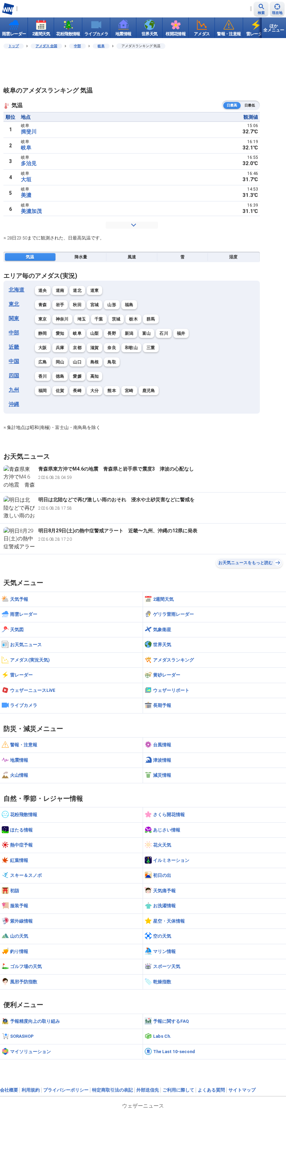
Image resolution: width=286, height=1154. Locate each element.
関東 (14, 318)
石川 (163, 333)
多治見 (29, 163)
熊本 (111, 390)
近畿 (14, 347)
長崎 (77, 390)
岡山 (60, 362)
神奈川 (62, 319)
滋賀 (94, 347)
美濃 (26, 195)
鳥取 (111, 362)
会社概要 (9, 1090)
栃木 (133, 319)
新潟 (129, 333)
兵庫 (60, 347)
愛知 (60, 333)
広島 (42, 362)
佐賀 (60, 390)
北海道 (16, 290)
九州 (14, 390)
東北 (14, 304)
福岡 (42, 390)
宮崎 (129, 390)
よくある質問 (211, 1090)
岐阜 (101, 46)
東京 (42, 319)
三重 (150, 347)
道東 (94, 290)
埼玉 (81, 319)
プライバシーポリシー (66, 1090)
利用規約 (31, 1090)
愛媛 (77, 376)
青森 (42, 304)
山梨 (94, 333)
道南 (60, 290)
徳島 (60, 376)
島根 (94, 362)
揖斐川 (29, 131)
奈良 (111, 347)
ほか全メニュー (273, 28)
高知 (94, 376)
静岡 (42, 333)
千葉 (99, 319)
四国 (14, 375)
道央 (42, 290)
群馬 (150, 319)
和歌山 (131, 347)
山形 (111, 304)
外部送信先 (147, 1090)
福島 (129, 304)
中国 (14, 361)
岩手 (60, 304)
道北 (77, 290)
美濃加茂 (31, 211)
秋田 (77, 304)
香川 (42, 376)
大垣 (26, 179)
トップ (13, 46)
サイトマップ (242, 1090)
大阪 (42, 347)
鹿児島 (148, 390)
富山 (146, 333)
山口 (77, 362)
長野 (111, 333)
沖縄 (14, 404)
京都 (77, 347)
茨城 (116, 319)
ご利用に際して (178, 1090)
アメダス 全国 (46, 46)
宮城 (94, 304)
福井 (181, 333)
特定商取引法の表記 (112, 1090)
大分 (94, 390)
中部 (77, 46)
